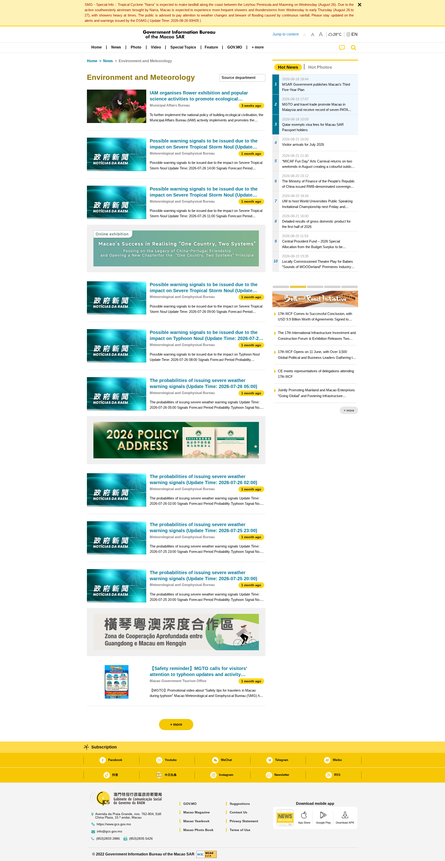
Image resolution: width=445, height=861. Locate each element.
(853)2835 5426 (141, 838)
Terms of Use (240, 830)
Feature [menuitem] (211, 47)
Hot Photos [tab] (320, 67)
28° (337, 34)
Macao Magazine (196, 812)
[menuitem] (116, 47)
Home (92, 61)
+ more (349, 410)
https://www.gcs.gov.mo (114, 824)
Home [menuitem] (96, 47)
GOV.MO (190, 804)
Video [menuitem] (156, 47)
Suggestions (240, 804)
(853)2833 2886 (108, 838)
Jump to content (286, 34)
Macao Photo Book (198, 830)
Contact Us (238, 812)
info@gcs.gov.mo (109, 831)
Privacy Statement (244, 821)
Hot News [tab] (288, 67)
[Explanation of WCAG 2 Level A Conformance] (206, 854)
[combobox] (242, 77)
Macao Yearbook (196, 821)
